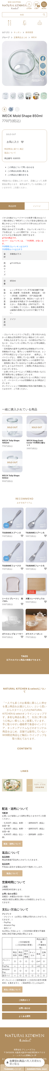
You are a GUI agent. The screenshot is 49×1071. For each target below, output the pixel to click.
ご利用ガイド (24, 1000)
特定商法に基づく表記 (13, 149)
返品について (10, 153)
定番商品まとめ (20, 37)
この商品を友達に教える (17, 171)
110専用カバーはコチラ (12, 249)
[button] (9, 22)
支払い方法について (12, 989)
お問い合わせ (24, 1008)
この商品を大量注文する (17, 175)
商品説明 (12, 206)
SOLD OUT (11, 134)
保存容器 (29, 32)
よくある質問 (24, 1016)
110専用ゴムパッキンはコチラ (15, 246)
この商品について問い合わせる (20, 167)
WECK (34, 37)
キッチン (17, 32)
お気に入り (13, 141)
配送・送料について (12, 844)
